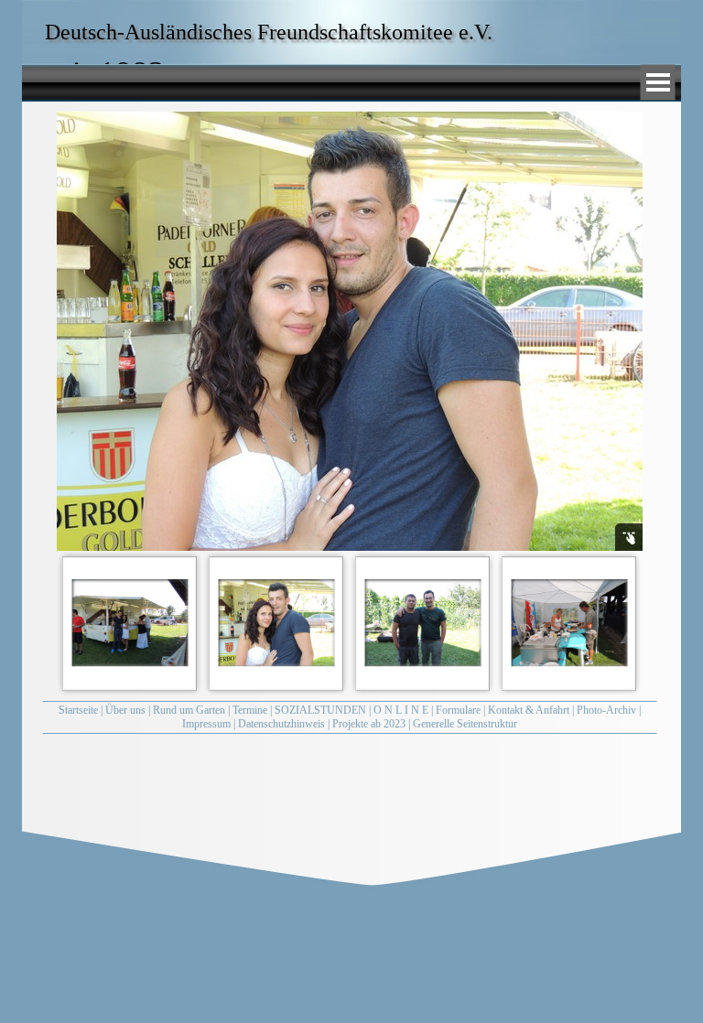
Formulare (458, 710)
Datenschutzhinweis (281, 723)
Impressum (206, 723)
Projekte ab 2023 (369, 723)
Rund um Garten (189, 710)
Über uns (125, 710)
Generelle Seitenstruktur (465, 723)
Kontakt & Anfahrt (528, 710)
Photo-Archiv (606, 710)
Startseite (78, 710)
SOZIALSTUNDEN (320, 710)
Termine (250, 710)
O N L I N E (400, 710)
